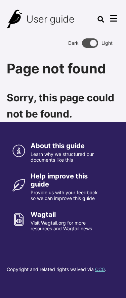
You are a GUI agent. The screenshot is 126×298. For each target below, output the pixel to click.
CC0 (100, 269)
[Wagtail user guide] (15, 19)
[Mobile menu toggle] (114, 18)
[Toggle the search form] (101, 19)
